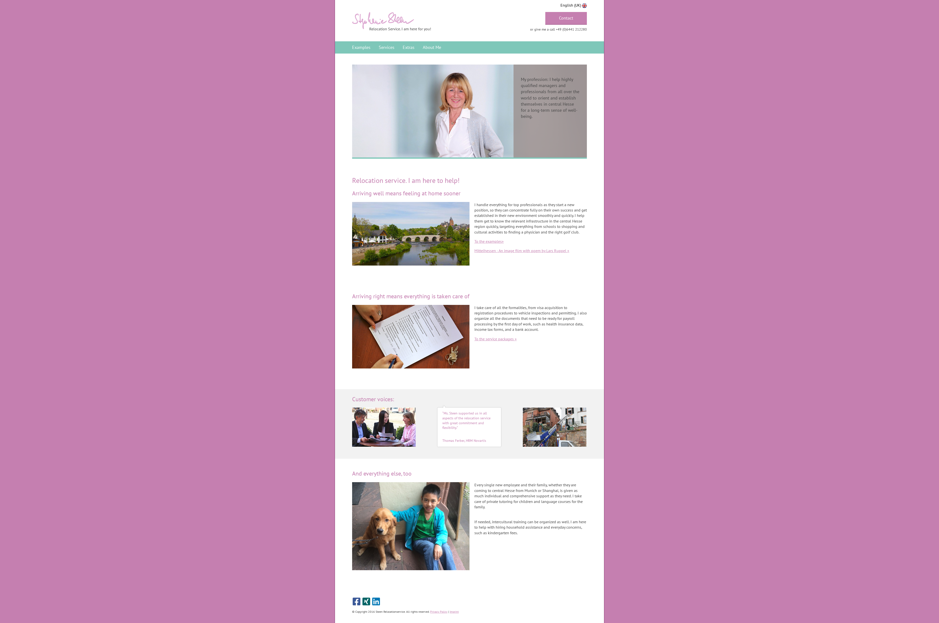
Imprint (454, 611)
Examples (361, 47)
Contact (566, 18)
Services (386, 47)
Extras (408, 47)
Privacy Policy (438, 611)
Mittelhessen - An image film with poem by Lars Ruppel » (521, 250)
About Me (432, 47)
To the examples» (489, 241)
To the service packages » (495, 338)
